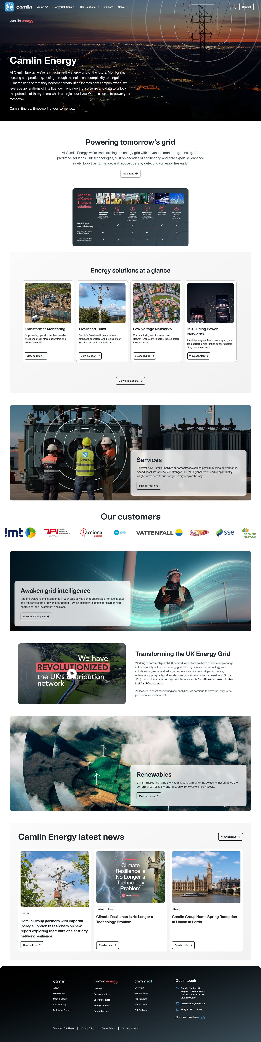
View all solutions (129, 380)
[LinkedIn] (203, 1017)
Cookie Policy (108, 1028)
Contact (246, 7)
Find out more (147, 485)
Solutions (128, 173)
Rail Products (141, 1004)
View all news (229, 836)
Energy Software (102, 1011)
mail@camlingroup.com (193, 1003)
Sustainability (59, 1004)
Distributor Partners (62, 1010)
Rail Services (141, 999)
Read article (30, 945)
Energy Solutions (62, 7)
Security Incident (130, 1028)
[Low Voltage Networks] (156, 303)
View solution (34, 356)
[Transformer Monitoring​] (48, 303)
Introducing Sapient (34, 616)
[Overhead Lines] (102, 303)
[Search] (234, 7)
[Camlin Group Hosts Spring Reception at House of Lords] (206, 877)
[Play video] (72, 673)
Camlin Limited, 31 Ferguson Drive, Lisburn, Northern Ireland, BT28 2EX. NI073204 (193, 993)
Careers (108, 7)
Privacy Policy (87, 1028)
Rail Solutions (88, 7)
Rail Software (141, 1010)
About (40, 7)
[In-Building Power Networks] (210, 303)
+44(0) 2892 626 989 (191, 1009)
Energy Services (102, 1005)
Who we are (59, 993)
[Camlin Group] (18, 6)
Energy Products (102, 1000)
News (121, 7)
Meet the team (60, 999)
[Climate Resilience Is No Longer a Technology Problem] (130, 877)
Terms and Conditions (63, 1028)
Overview (98, 988)
